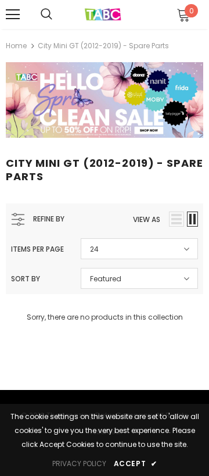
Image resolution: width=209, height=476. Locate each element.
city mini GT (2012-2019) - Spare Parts (103, 46)
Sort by (25, 279)
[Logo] (103, 13)
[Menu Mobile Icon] (13, 15)
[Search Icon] (46, 14)
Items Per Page (37, 249)
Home (16, 46)
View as (146, 219)
